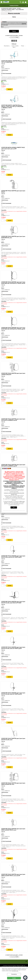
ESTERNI (24, 22)
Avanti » (17, 37)
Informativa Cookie (15, 970)
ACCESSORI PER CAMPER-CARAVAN (15, 22)
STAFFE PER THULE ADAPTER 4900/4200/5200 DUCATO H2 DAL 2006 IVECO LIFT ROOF (13, 602)
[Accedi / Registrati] (23, 2)
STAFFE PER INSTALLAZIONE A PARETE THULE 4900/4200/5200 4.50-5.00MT (13, 148)
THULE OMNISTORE (17, 23)
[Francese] (6, 468)
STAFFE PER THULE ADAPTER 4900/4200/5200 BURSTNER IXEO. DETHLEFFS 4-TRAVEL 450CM (13, 328)
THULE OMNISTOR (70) (5, 27)
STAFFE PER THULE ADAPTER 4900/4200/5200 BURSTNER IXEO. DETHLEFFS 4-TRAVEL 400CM (13, 282)
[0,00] (26, 2)
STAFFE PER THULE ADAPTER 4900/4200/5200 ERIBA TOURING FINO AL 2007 (13, 920)
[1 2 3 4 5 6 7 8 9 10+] (3, 89)
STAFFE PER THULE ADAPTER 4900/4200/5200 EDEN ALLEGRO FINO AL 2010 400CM (13, 875)
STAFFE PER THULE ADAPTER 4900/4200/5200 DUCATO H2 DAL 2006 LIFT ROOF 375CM (13, 648)
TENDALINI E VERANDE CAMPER (7, 23)
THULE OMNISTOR (5, 68)
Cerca (14, 17)
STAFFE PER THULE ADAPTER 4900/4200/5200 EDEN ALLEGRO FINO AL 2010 (13, 829)
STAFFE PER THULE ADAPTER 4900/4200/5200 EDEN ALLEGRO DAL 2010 (13, 783)
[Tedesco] (10, 468)
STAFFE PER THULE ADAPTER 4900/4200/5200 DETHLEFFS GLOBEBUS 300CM (13, 419)
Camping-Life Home (14, 5)
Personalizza (14, 974)
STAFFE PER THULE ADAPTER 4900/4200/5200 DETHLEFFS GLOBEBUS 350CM (13, 465)
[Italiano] (3, 468)
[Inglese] (5, 468)
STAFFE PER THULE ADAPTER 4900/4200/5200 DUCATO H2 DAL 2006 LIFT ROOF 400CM (13, 693)
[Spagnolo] (8, 468)
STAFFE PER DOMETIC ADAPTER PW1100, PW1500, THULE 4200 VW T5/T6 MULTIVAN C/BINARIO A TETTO (12, 106)
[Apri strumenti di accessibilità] (25, 977)
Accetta (14, 978)
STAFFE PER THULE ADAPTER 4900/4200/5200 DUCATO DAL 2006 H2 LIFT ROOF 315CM (13, 556)
